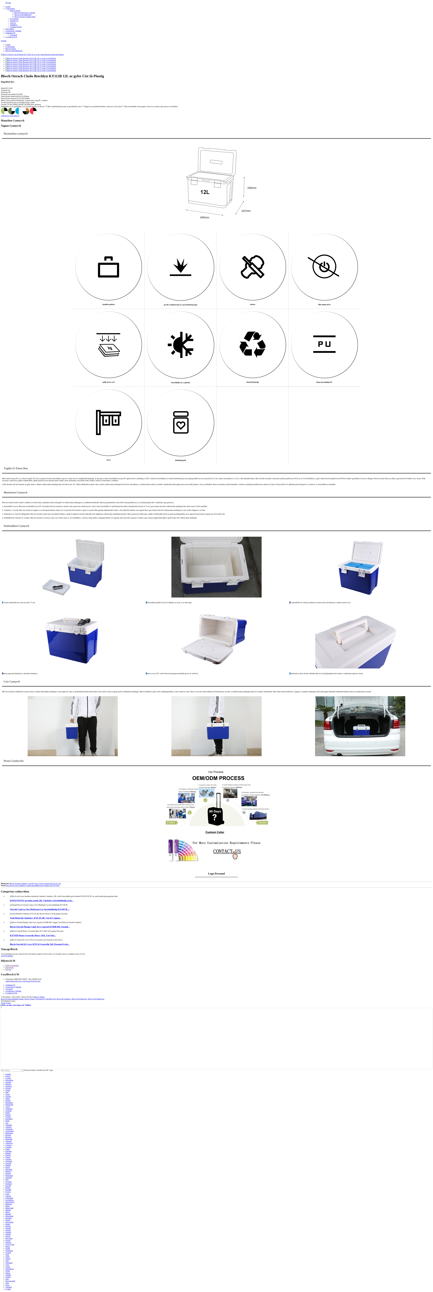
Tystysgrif (13, 35)
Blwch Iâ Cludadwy (63, 999)
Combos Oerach (16, 27)
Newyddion (9, 29)
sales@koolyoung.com (13, 981)
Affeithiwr (13, 25)
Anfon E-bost (6, 1003)
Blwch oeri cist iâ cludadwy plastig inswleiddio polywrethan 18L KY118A (33, 886)
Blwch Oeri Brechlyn (79, 999)
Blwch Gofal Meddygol (22, 15)
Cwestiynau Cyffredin (13, 31)
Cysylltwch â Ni (11, 37)
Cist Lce (13, 23)
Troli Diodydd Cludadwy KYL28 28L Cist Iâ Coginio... (35, 918)
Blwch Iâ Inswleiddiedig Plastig (12, 999)
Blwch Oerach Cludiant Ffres (24, 17)
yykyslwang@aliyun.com (31, 981)
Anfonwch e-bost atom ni (10, 116)
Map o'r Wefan (39, 997)
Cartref (7, 7)
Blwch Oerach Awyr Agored (24, 13)
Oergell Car (14, 21)
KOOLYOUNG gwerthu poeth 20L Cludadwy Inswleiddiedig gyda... (42, 900)
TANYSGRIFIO (7, 956)
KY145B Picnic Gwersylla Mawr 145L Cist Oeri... (33, 935)
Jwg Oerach (14, 19)
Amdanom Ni (10, 33)
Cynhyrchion (10, 9)
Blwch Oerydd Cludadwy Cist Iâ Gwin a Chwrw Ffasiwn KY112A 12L (35, 883)
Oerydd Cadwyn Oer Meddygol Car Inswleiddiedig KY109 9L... (40, 909)
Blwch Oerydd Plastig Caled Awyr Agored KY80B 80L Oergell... (40, 927)
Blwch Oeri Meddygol (96, 999)
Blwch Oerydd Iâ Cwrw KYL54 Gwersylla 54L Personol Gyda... (40, 944)
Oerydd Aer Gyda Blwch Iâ (46, 999)
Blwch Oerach (15, 11)
